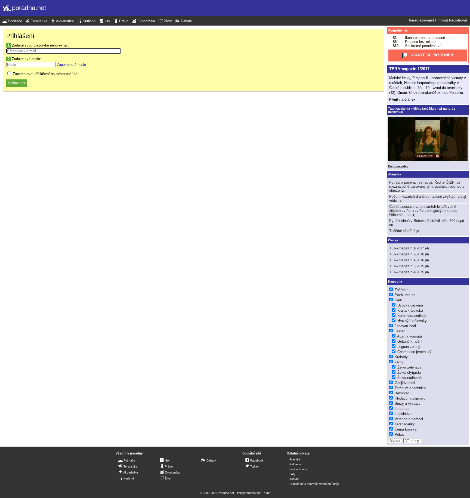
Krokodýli (402, 357)
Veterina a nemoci (409, 419)
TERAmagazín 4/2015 (406, 272)
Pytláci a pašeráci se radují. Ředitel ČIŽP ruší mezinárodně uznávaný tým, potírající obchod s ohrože (426, 186)
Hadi (398, 300)
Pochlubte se (405, 295)
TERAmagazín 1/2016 (406, 260)
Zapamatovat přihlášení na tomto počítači (45, 74)
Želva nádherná (409, 378)
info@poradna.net (249, 492)
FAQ (292, 474)
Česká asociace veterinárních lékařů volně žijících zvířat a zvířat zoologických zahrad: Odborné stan (423, 211)
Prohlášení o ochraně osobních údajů (314, 483)
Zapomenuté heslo (71, 65)
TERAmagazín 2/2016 (406, 254)
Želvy (399, 362)
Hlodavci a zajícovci (410, 398)
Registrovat (458, 20)
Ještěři (400, 331)
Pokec (400, 434)
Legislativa (403, 414)
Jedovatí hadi (405, 326)
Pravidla (294, 459)
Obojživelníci (405, 383)
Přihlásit (441, 20)
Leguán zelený (408, 347)
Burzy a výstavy (407, 403)
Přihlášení (20, 35)
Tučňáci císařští (402, 231)
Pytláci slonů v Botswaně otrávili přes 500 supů (426, 221)
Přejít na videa (398, 166)
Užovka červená (410, 305)
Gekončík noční (409, 341)
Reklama (295, 464)
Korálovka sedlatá (411, 316)
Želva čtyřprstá (409, 372)
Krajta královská (410, 310)
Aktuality (394, 174)
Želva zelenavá (409, 367)
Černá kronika (405, 429)
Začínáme (402, 290)
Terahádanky (405, 424)
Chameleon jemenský (414, 352)
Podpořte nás (398, 30)
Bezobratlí (403, 393)
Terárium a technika (410, 388)
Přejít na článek (402, 99)
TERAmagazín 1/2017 (409, 68)
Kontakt (294, 479)
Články (393, 240)
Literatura (402, 409)
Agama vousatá (409, 336)
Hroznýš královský (412, 321)
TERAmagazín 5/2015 (406, 266)
